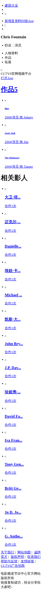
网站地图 (24, 552)
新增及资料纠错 (19, 21)
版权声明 (17, 557)
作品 (9, 89)
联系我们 (34, 557)
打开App (7, 78)
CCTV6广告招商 (13, 565)
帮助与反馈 (9, 561)
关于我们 (7, 552)
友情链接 (27, 561)
